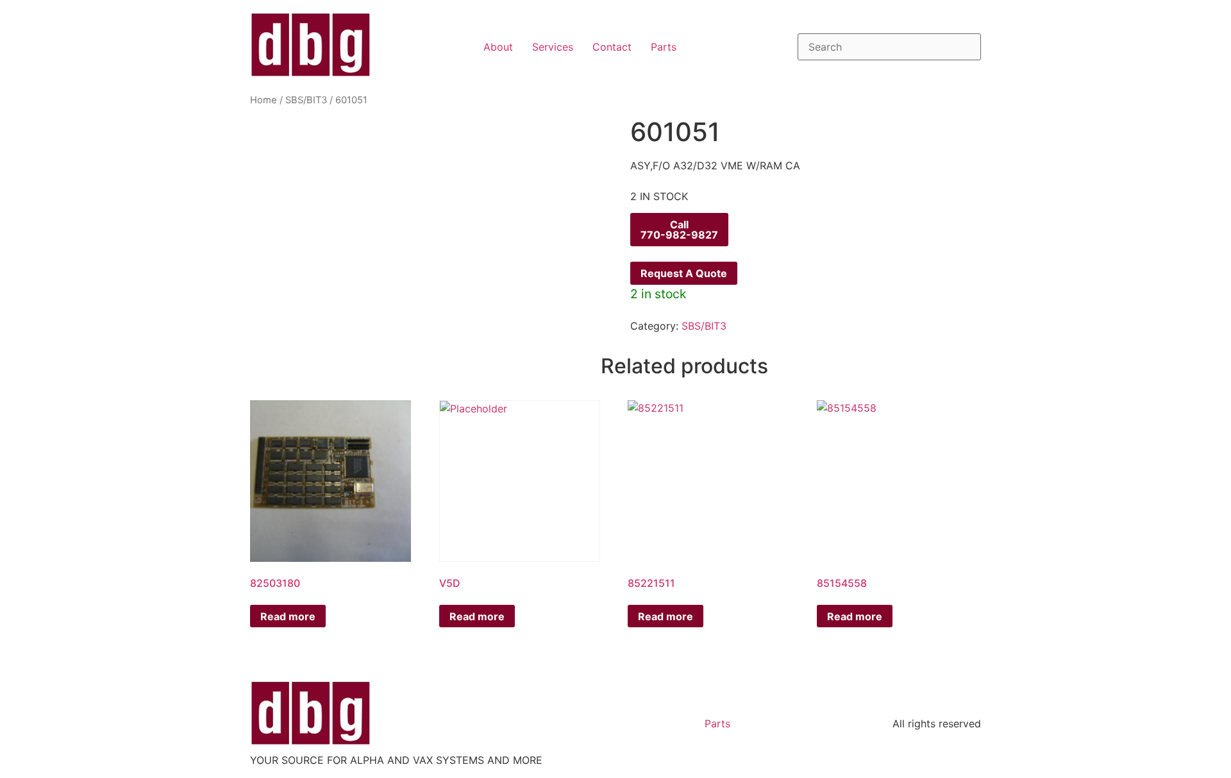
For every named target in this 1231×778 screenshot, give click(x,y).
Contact (612, 46)
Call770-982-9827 (679, 229)
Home (263, 100)
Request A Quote (684, 273)
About (498, 46)
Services (552, 46)
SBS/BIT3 (306, 100)
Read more (287, 616)
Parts (663, 46)
